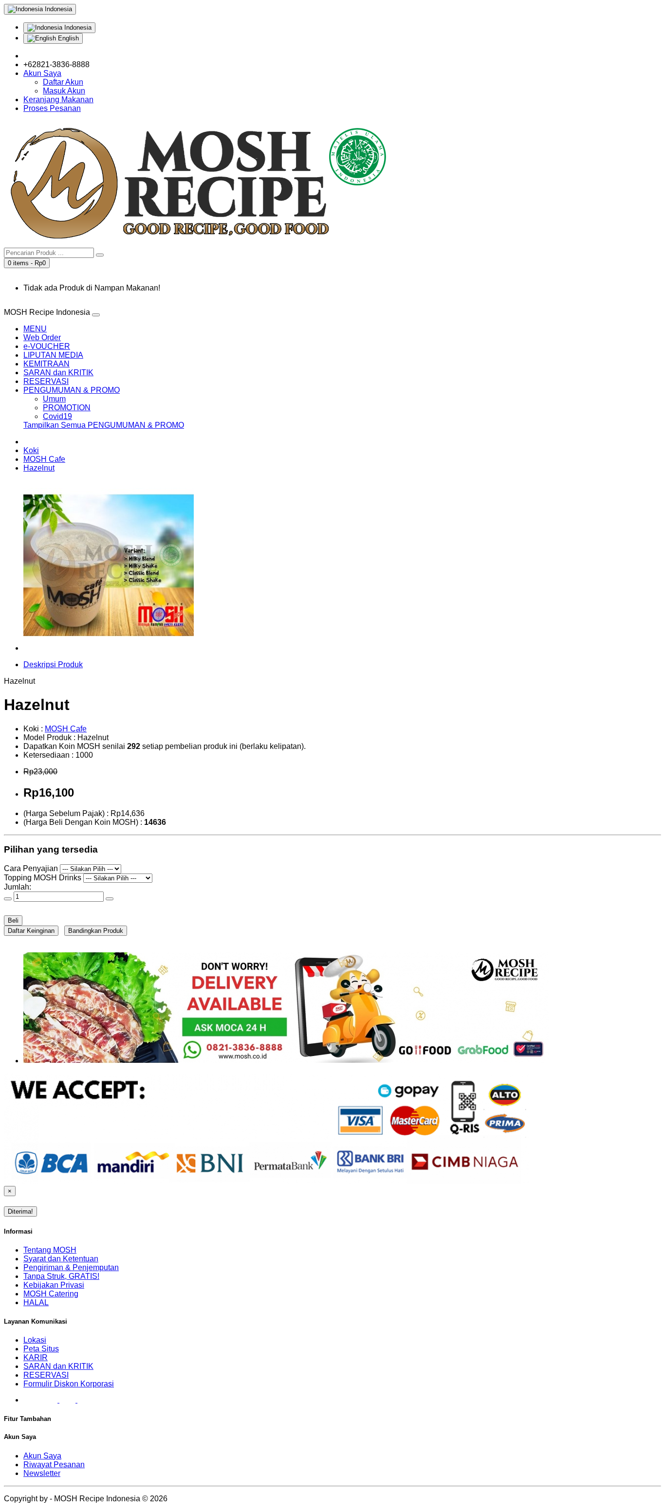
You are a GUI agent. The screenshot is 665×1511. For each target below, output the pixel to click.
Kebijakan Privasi (53, 1285)
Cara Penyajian (31, 868)
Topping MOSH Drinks (42, 878)
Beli (13, 920)
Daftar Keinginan (31, 930)
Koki (31, 450)
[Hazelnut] (108, 648)
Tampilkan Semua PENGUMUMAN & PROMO (103, 425)
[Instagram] (50, 1400)
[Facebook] (31, 1400)
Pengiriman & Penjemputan (71, 1267)
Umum (54, 399)
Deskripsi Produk (53, 664)
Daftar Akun (63, 82)
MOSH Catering (50, 1294)
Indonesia (77, 27)
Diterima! (20, 1211)
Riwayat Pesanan (54, 1464)
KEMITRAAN (46, 364)
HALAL (36, 1302)
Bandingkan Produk (95, 930)
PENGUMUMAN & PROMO (71, 390)
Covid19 (57, 416)
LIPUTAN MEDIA (53, 355)
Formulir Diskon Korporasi (68, 1384)
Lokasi (34, 1340)
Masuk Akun (64, 91)
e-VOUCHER (46, 346)
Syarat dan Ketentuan (60, 1259)
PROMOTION (67, 407)
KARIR (35, 1357)
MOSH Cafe (44, 459)
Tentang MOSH (49, 1250)
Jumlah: (17, 887)
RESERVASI (46, 381)
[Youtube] (68, 1400)
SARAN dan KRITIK (58, 372)
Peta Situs (41, 1349)
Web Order (42, 337)
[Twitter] (85, 1400)
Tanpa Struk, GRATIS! (61, 1276)
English (67, 38)
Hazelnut (39, 468)
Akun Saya (42, 1456)
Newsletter (41, 1473)
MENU (35, 329)
